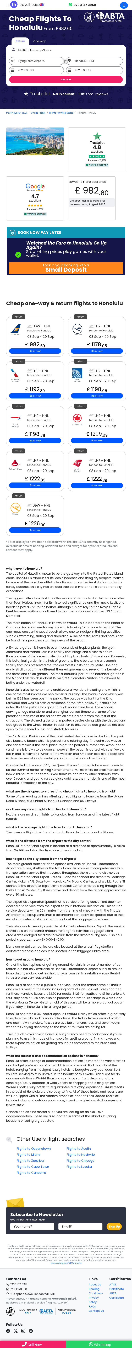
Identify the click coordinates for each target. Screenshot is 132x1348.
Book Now (35, 351)
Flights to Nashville (81, 1154)
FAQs (92, 1306)
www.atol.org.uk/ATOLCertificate (66, 1263)
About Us (95, 1284)
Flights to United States (61, 112)
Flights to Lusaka (79, 1166)
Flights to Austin (79, 1148)
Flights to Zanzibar (30, 1160)
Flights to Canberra (31, 1173)
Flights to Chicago (80, 1160)
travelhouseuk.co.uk (16, 112)
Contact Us (96, 1311)
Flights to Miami (28, 1154)
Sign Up (114, 1226)
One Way (39, 41)
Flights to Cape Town (32, 1166)
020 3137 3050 (84, 5)
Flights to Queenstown (33, 1148)
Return (20, 41)
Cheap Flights (38, 112)
